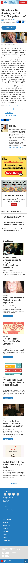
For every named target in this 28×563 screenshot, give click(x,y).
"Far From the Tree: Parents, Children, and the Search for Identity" (13, 423)
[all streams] (26, 561)
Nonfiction (18, 105)
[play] (2, 561)
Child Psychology (19, 109)
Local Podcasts (6, 525)
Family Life (8, 109)
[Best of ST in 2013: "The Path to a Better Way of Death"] (13, 451)
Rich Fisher (12, 126)
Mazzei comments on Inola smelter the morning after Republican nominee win (14, 223)
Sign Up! (14, 204)
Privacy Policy (6, 531)
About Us (5, 506)
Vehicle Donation (6, 540)
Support (5, 537)
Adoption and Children (11, 115)
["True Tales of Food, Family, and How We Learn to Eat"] (13, 328)
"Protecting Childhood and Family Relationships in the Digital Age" (14, 382)
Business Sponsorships (8, 510)
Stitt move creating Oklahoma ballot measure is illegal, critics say (13, 229)
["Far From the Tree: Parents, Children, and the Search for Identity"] (13, 410)
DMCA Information (7, 519)
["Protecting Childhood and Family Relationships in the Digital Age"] (13, 369)
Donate (23, 2)
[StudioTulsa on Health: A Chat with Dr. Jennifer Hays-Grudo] (13, 287)
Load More (14, 483)
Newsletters (5, 528)
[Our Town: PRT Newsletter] (14, 186)
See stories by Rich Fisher (16, 147)
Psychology (8, 112)
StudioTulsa (8, 105)
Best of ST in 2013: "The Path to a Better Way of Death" (13, 464)
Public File (5, 534)
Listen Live (5, 522)
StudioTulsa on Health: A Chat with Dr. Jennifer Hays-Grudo (13, 300)
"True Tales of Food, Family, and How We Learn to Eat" (11, 341)
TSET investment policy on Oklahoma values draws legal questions (14, 216)
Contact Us (5, 516)
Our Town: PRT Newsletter (14, 195)
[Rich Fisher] (4, 128)
